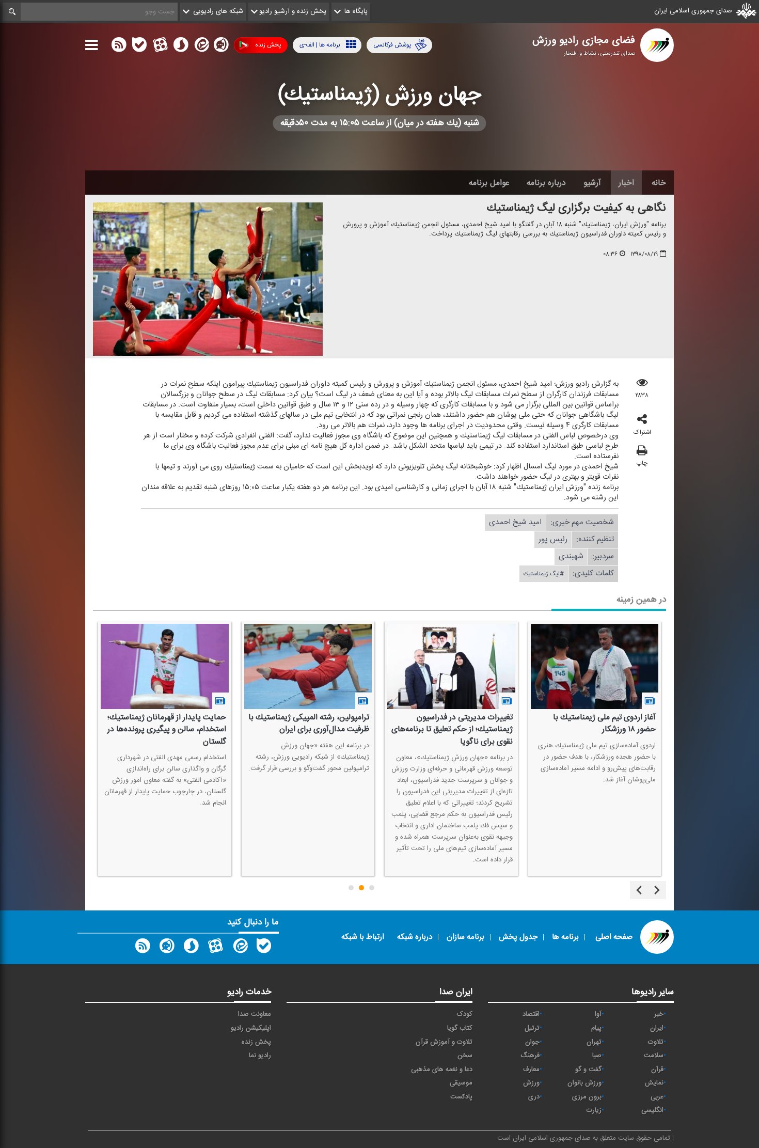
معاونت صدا (254, 1014)
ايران (656, 1028)
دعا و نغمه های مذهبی (441, 1069)
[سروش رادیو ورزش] (191, 948)
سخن (464, 1055)
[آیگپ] (221, 47)
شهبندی (571, 556)
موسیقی (461, 1083)
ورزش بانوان (584, 1083)
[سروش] (180, 47)
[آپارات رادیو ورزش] (215, 948)
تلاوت (655, 1042)
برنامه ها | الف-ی (319, 45)
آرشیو (592, 183)
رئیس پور (553, 539)
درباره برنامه (546, 183)
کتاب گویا (459, 1028)
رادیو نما (260, 1055)
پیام (596, 1028)
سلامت (653, 1055)
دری (534, 1097)
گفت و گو (588, 1069)
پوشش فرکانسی (392, 45)
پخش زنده (268, 45)
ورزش (531, 1083)
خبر (658, 1014)
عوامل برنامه (489, 183)
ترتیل (532, 1028)
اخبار (626, 183)
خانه (659, 183)
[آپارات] (160, 47)
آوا (598, 1014)
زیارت (594, 1110)
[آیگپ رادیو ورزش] (167, 948)
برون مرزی (587, 1097)
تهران (594, 1042)
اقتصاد (531, 1014)
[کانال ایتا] (201, 47)
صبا (597, 1055)
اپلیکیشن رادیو (251, 1028)
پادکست (461, 1097)
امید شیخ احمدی (515, 522)
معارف (531, 1069)
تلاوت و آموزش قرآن (444, 1042)
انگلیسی (652, 1110)
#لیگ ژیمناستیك (544, 574)
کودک (464, 1014)
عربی (657, 1097)
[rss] (118, 47)
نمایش (654, 1083)
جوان (532, 1042)
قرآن (657, 1069)
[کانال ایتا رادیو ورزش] (239, 948)
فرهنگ (530, 1055)
